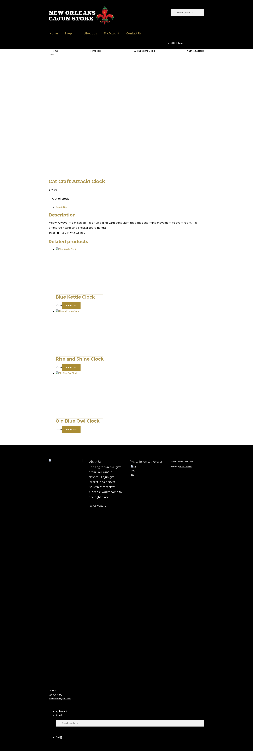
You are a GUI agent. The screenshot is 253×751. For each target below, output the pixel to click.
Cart (59, 737)
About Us (90, 33)
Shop (68, 33)
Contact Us (134, 33)
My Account (111, 33)
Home (53, 33)
